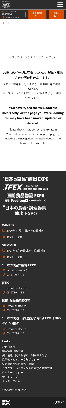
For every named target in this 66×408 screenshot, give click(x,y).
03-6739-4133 (15, 274)
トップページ (10, 93)
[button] (37, 14)
